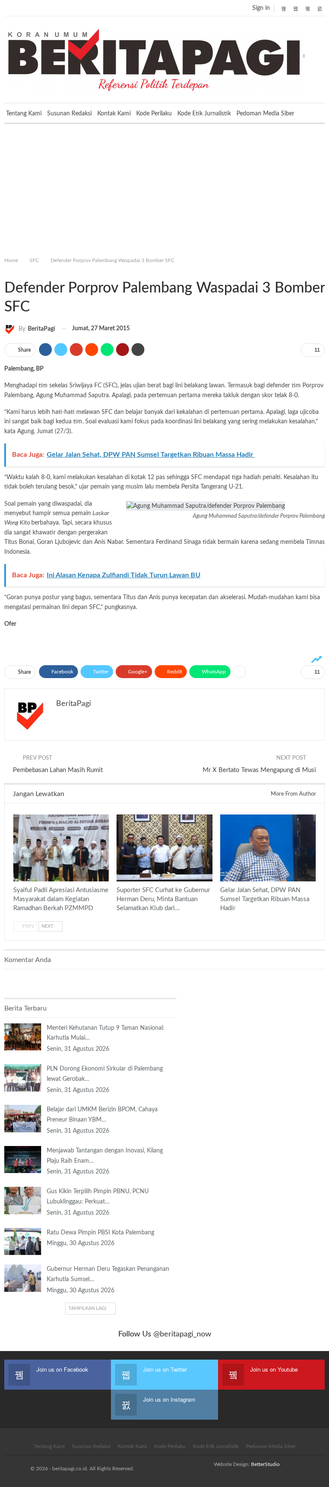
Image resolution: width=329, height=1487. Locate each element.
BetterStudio (265, 1464)
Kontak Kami (114, 114)
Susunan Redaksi (69, 114)
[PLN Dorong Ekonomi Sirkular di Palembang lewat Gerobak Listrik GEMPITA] (22, 1078)
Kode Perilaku (154, 114)
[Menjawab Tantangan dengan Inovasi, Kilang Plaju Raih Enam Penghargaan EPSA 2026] (22, 1159)
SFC (7, 270)
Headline (120, 815)
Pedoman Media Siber (265, 114)
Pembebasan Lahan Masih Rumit (58, 770)
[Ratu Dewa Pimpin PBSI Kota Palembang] (22, 1241)
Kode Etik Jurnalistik (204, 114)
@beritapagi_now (182, 1334)
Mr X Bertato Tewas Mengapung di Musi (259, 770)
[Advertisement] (164, 188)
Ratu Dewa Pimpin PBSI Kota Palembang (100, 1233)
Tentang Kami (24, 114)
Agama (16, 815)
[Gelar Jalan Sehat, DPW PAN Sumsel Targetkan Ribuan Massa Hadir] (268, 847)
